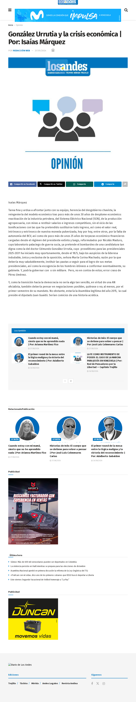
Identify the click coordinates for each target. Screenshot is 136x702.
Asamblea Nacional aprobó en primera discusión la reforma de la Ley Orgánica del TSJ (49, 571)
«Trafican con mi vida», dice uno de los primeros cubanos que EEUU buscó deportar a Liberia (52, 575)
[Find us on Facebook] (92, 684)
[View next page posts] (70, 381)
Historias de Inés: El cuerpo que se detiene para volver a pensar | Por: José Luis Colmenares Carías (105, 341)
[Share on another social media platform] (125, 184)
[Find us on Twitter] (97, 684)
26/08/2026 (34, 368)
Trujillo (12, 683)
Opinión (19, 25)
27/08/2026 (34, 349)
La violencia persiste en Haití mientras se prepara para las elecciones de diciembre (48, 566)
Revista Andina (70, 683)
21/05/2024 (40, 50)
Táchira (24, 683)
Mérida (35, 683)
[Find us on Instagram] (103, 684)
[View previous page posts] (65, 381)
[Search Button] (126, 10)
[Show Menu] (9, 10)
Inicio (10, 25)
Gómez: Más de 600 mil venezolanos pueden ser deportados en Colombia (44, 562)
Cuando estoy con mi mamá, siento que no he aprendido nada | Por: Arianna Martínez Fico (46, 341)
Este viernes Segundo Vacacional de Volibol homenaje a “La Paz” (40, 580)
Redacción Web (21, 50)
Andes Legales (50, 683)
